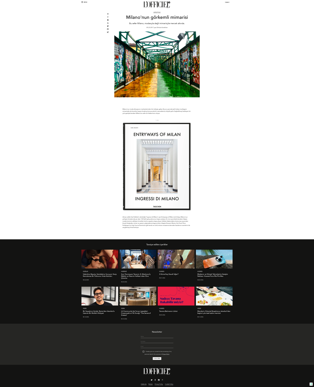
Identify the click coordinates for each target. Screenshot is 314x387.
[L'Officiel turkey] (157, 4)
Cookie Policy (169, 384)
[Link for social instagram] (159, 380)
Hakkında (144, 384)
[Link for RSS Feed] (162, 380)
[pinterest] (108, 20)
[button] (189, 166)
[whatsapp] (108, 29)
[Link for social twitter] (151, 380)
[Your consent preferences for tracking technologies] (311, 384)
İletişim (150, 384)
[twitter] (108, 26)
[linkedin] (108, 23)
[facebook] (108, 17)
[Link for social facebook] (155, 380)
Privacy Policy (165, 354)
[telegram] (108, 32)
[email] (108, 14)
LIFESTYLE (157, 12)
